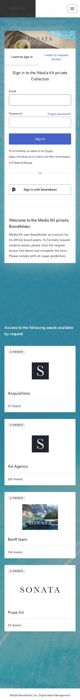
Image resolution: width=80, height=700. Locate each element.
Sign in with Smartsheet (40, 189)
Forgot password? (59, 114)
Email (12, 91)
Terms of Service (23, 162)
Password (15, 113)
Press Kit (16, 612)
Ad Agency (18, 466)
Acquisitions (19, 393)
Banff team (17, 539)
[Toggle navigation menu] (72, 8)
